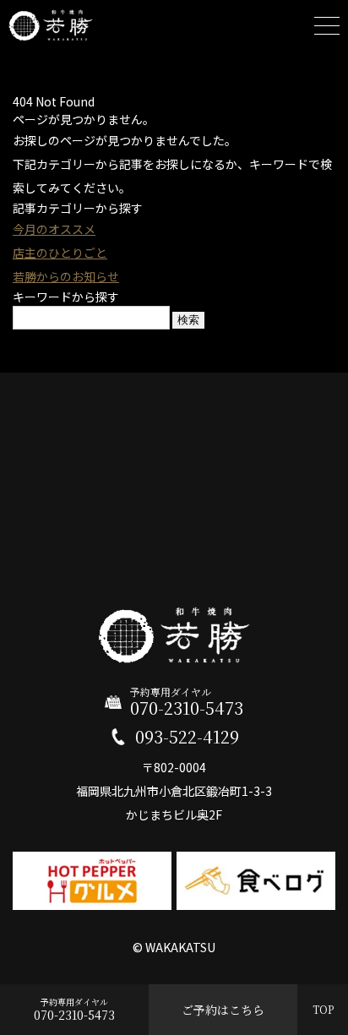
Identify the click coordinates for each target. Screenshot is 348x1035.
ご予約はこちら (223, 1009)
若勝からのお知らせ (66, 276)
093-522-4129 (187, 737)
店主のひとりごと (60, 252)
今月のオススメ (54, 229)
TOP (323, 1009)
